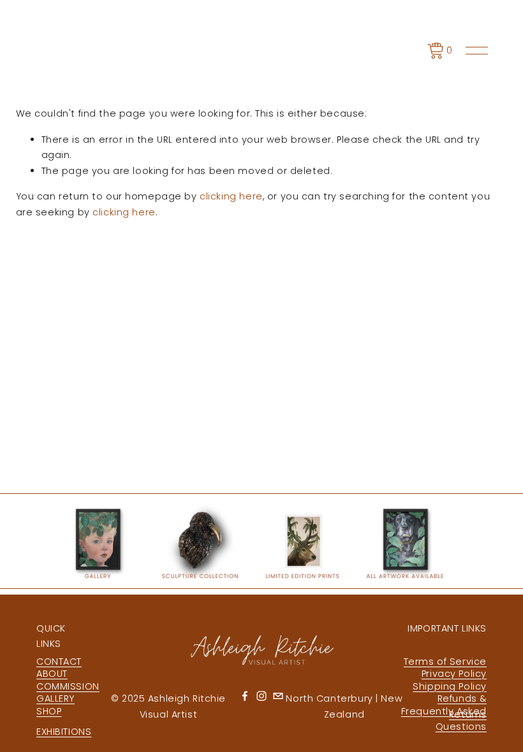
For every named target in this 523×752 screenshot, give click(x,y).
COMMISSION (67, 686)
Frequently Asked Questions (444, 719)
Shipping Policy (450, 686)
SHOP (48, 711)
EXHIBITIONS (63, 731)
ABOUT (52, 673)
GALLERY (55, 698)
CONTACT (59, 661)
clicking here (231, 196)
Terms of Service (445, 661)
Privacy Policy (454, 673)
